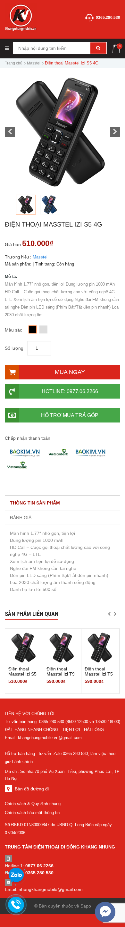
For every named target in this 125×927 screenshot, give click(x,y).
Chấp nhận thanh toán (27, 438)
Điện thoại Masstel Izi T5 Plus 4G (99, 674)
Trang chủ (13, 63)
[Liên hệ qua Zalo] (16, 875)
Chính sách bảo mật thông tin (32, 812)
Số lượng (14, 348)
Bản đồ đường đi (32, 788)
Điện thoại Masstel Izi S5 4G (22, 674)
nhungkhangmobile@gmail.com (51, 889)
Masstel (33, 63)
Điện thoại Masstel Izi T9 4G (60, 674)
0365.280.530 (108, 17)
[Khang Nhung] (21, 17)
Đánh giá (20, 517)
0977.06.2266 (39, 865)
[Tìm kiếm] (98, 48)
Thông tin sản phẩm (35, 502)
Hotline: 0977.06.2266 (70, 391)
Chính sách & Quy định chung (33, 803)
